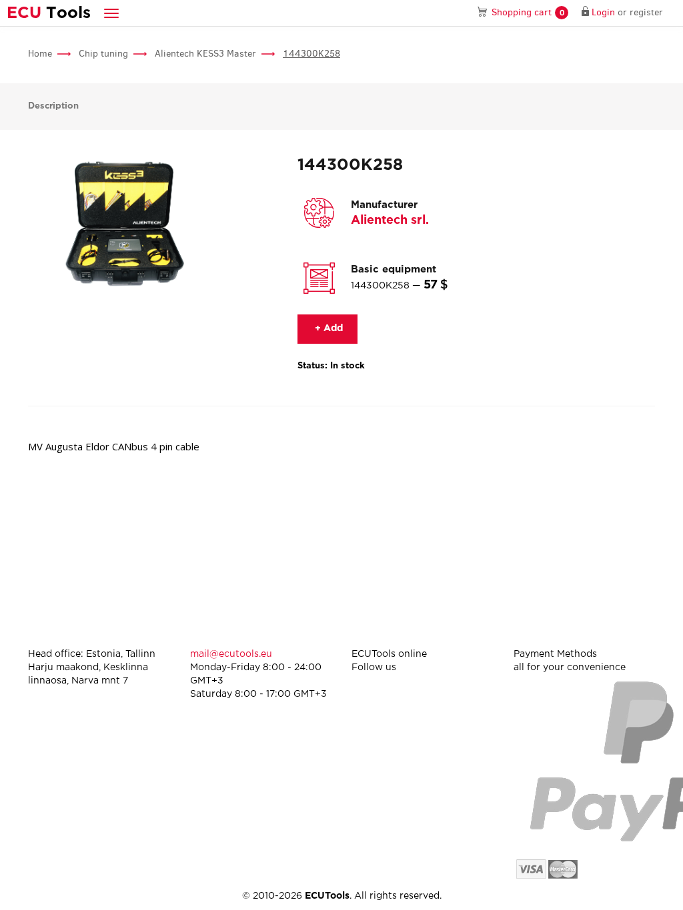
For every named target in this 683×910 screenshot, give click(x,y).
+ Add (327, 328)
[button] (111, 13)
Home (40, 53)
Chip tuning (103, 53)
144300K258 (311, 53)
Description (53, 106)
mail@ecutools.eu (231, 654)
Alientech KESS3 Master (205, 53)
